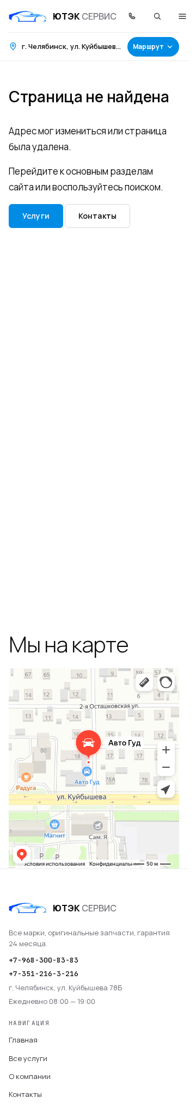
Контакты (97, 216)
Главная (23, 1040)
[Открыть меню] (182, 16)
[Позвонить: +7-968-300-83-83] (132, 16)
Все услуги (28, 1058)
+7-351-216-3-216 (43, 973)
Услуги (36, 216)
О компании (30, 1076)
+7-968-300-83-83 (43, 960)
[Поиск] (157, 16)
